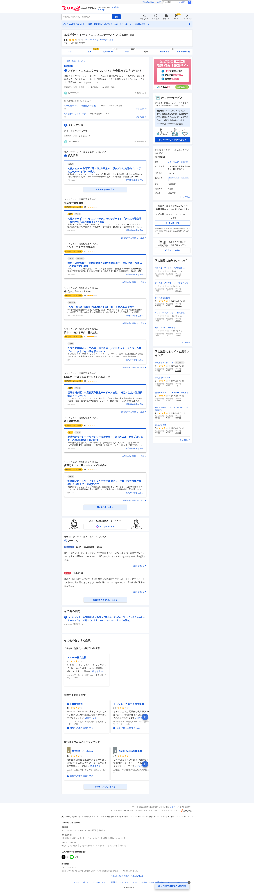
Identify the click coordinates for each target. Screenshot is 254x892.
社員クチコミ (110, 51)
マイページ (188, 19)
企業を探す (144, 19)
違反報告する (141, 93)
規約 (114, 882)
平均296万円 (107, 40)
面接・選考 (166, 51)
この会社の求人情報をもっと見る (132, 238)
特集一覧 (166, 19)
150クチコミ (92, 40)
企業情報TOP (88, 817)
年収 (130, 51)
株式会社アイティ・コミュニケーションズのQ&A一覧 (182, 817)
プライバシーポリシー (82, 882)
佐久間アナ (183, 2)
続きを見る (138, 566)
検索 (189, 2)
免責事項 (143, 882)
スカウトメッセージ (69, 830)
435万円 (178, 433)
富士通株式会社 (72, 421)
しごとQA (155, 19)
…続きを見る (96, 671)
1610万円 (178, 276)
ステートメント (129, 882)
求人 (93, 51)
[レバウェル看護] (172, 89)
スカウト (176, 19)
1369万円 (178, 335)
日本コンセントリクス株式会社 (80, 332)
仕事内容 (78, 573)
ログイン (101, 10)
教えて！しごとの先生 (69, 846)
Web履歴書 (92, 830)
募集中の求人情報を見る (81, 728)
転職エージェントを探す (118, 838)
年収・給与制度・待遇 (89, 547)
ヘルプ (158, 2)
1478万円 (178, 321)
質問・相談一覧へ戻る (76, 61)
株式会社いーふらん (83, 751)
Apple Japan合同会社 (130, 751)
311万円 (178, 400)
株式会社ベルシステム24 (77, 291)
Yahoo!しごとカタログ (73, 817)
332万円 (178, 418)
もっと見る (184, 197)
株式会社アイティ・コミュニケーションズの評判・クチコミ (138, 817)
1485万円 (178, 306)
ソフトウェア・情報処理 (178, 162)
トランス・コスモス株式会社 (79, 247)
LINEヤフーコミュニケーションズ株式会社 (87, 377)
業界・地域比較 (183, 51)
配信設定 (102, 830)
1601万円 (178, 291)
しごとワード (112, 846)
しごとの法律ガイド (87, 846)
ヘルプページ (173, 807)
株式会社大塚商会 (73, 203)
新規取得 (115, 7)
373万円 (178, 371)
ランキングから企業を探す (97, 838)
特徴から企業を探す (79, 838)
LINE (76, 857)
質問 (146, 51)
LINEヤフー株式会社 (69, 867)
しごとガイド (101, 846)
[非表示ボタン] (189, 882)
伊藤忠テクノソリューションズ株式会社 (85, 465)
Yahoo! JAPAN (148, 2)
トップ (71, 51)
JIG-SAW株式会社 (76, 657)
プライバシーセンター (100, 882)
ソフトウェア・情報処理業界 (74, 43)
